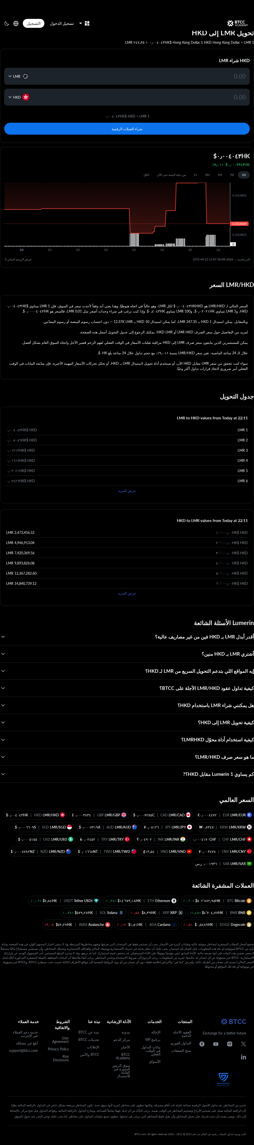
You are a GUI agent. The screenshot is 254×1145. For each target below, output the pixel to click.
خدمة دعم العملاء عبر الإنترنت (25, 1034)
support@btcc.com (23, 1050)
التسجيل (33, 23)
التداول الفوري (180, 1043)
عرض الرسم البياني (19, 259)
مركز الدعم (121, 1039)
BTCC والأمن (89, 1054)
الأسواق (154, 1061)
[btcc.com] (237, 23)
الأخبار (125, 1047)
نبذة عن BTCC (88, 1032)
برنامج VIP (152, 1039)
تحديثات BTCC (88, 1039)
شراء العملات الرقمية (127, 129)
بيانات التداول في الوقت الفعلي (150, 1050)
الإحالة (155, 1032)
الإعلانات (93, 1047)
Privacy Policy (58, 1049)
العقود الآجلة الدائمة (182, 1034)
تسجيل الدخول (62, 23)
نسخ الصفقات (181, 1050)
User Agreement (60, 1040)
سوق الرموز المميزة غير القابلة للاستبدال (121, 1070)
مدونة (126, 1032)
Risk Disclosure (61, 1058)
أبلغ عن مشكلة (27, 1043)
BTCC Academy (123, 1056)
